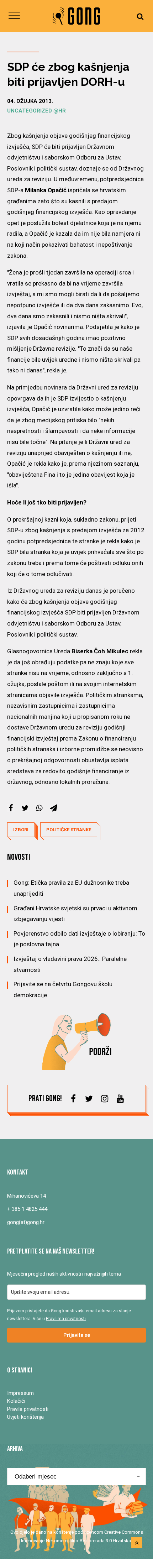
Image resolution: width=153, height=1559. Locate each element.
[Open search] (140, 16)
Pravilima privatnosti (66, 1318)
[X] (25, 808)
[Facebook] (11, 808)
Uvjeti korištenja (25, 1417)
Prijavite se (76, 1335)
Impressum (20, 1393)
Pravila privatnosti (27, 1409)
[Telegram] (53, 808)
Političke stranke (68, 829)
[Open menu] (14, 16)
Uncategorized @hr (36, 111)
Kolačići (16, 1401)
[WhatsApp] (39, 808)
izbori (20, 829)
